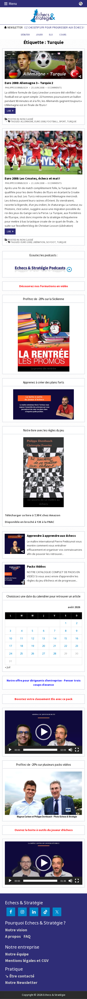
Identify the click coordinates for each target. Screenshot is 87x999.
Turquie (71, 121)
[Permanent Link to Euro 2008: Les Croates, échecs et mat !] (44, 152)
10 (10, 638)
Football (52, 121)
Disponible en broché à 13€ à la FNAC (29, 522)
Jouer (39, 34)
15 (65, 638)
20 (43, 646)
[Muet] (70, 750)
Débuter (25, 34)
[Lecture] (10, 750)
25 (21, 653)
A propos (13, 936)
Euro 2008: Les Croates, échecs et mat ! (32, 178)
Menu (13, 3)
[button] (43, 732)
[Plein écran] (77, 750)
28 (54, 653)
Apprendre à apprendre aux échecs (51, 536)
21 (54, 646)
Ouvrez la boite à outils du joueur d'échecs (44, 830)
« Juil (7, 667)
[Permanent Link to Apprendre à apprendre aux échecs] (15, 544)
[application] (43, 732)
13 (43, 638)
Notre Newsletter (21, 982)
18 (21, 646)
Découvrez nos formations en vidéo (43, 286)
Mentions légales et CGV (27, 960)
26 (32, 653)
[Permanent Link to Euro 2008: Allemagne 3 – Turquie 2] (44, 65)
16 (76, 638)
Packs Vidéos (36, 566)
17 (10, 646)
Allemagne (27, 121)
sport (62, 121)
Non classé (26, 119)
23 (76, 646)
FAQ (27, 936)
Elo (51, 34)
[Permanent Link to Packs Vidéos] (15, 575)
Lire (11, 111)
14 (54, 638)
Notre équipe (17, 953)
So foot (51, 242)
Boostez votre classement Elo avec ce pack (43, 699)
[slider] (40, 750)
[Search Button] (81, 3)
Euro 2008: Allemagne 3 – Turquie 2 (29, 83)
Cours (62, 34)
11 (21, 638)
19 (32, 646)
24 (10, 653)
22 (65, 646)
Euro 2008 (40, 121)
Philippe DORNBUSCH (16, 87)
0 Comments (55, 87)
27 (43, 653)
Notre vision (16, 929)
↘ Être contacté (19, 975)
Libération (39, 242)
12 (32, 638)
